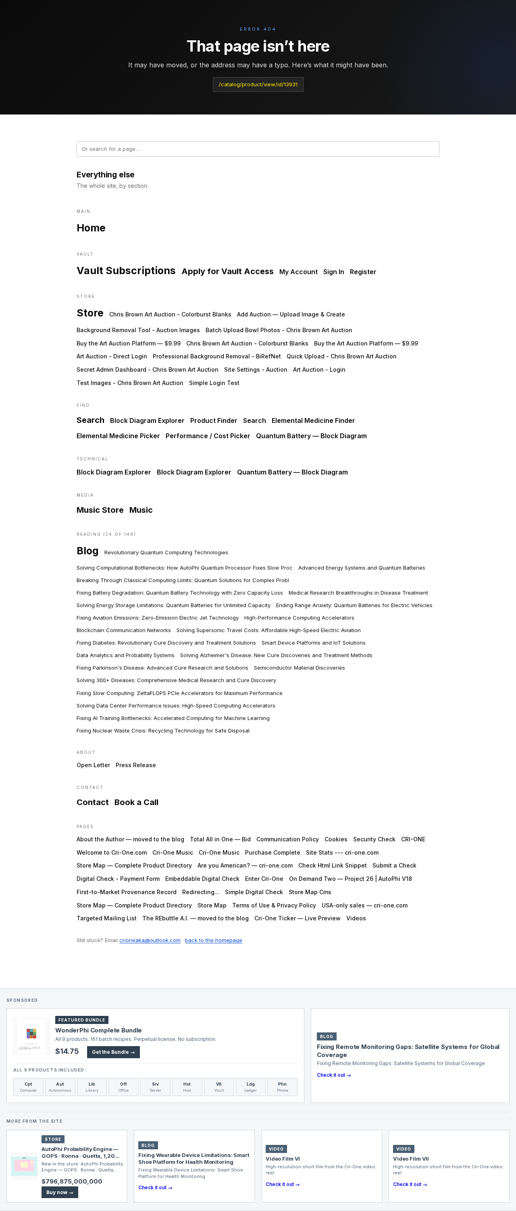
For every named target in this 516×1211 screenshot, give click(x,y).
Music (141, 510)
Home (91, 228)
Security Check (374, 839)
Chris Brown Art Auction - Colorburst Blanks (170, 314)
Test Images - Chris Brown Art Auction (130, 382)
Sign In (333, 272)
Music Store (100, 510)
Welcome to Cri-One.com (112, 852)
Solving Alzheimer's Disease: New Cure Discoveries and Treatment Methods (276, 655)
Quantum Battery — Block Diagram (311, 436)
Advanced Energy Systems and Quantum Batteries (361, 567)
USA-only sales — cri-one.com (365, 905)
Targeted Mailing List (107, 918)
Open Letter (93, 765)
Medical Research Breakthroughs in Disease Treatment (358, 592)
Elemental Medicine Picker (118, 436)
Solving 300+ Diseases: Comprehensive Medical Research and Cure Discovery (176, 680)
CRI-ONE (413, 839)
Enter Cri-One (264, 878)
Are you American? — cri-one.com (245, 865)
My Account (298, 272)
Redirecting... (200, 891)
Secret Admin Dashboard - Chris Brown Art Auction (147, 369)
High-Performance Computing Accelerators (299, 617)
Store (90, 313)
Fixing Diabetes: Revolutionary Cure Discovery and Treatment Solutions (166, 642)
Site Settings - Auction (255, 369)
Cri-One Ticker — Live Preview (297, 918)
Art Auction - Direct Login (112, 356)
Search (90, 420)
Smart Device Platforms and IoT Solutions (314, 642)
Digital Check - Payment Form (118, 878)
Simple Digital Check (254, 891)
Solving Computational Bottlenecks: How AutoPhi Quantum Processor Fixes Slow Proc (185, 567)
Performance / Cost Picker (208, 436)
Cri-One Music (172, 852)
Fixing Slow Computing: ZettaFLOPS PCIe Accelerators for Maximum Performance (180, 693)
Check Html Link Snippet (332, 865)
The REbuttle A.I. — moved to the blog (195, 918)
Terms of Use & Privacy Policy (274, 905)
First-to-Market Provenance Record (127, 891)
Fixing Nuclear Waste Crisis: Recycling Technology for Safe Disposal (163, 730)
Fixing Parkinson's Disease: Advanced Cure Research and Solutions (162, 667)
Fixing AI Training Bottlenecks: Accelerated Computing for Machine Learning (173, 718)
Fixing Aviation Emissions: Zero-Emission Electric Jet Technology (158, 617)
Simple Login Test (214, 382)
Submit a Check (394, 865)
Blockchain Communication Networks (124, 630)
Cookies (336, 839)
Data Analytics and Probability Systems (126, 655)
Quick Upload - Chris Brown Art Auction (342, 356)
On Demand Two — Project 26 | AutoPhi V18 (350, 878)
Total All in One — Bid (220, 839)
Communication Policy (287, 839)
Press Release (136, 765)
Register (363, 272)
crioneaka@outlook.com (150, 940)
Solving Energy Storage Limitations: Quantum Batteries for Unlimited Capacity (173, 605)
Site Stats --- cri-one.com (342, 852)
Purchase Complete (272, 852)
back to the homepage (213, 940)
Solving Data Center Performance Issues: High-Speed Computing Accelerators (176, 705)
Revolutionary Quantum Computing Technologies (166, 552)
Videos (356, 918)
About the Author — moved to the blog (130, 839)
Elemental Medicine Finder (313, 420)
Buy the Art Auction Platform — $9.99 (129, 343)
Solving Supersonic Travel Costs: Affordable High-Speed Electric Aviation (269, 630)
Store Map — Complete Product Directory (134, 865)
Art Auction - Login (319, 369)
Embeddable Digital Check (202, 878)
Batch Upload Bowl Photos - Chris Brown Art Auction (279, 330)
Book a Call (136, 802)
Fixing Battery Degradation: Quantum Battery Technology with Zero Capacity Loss (180, 592)
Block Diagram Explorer (147, 420)
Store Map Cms (310, 891)
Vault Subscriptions (126, 270)
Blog (88, 551)
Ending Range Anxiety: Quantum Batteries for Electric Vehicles (354, 605)
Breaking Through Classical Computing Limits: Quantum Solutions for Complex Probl (183, 580)
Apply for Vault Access (227, 271)
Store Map (212, 905)
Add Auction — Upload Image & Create (291, 314)
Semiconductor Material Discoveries (299, 667)
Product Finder (213, 420)
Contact (93, 802)
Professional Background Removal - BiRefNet (217, 356)
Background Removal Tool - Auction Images (138, 330)
